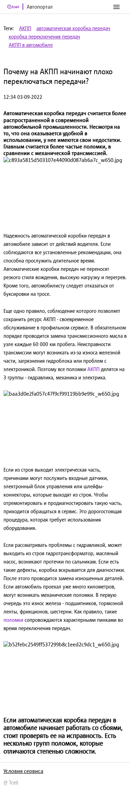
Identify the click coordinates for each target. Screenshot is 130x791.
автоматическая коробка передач (73, 28)
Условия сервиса (23, 770)
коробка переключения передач (44, 36)
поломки (14, 620)
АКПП (25, 28)
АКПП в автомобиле (31, 45)
